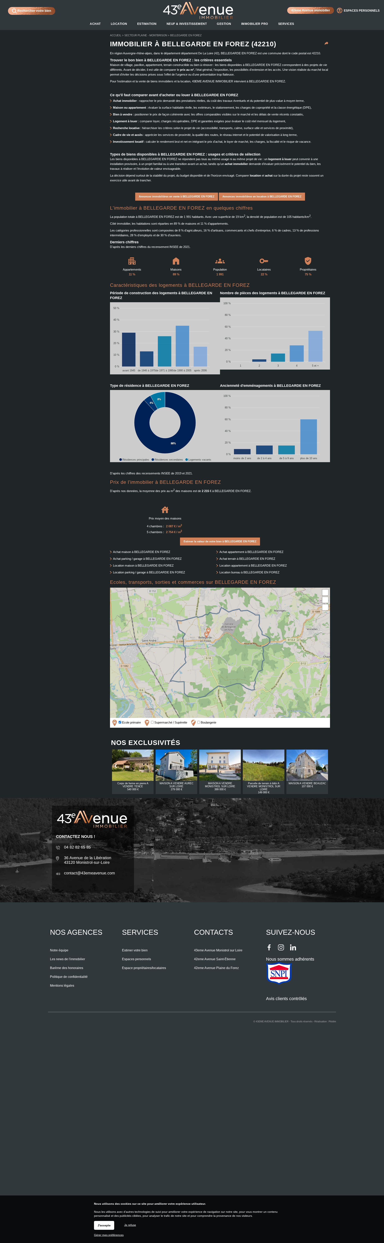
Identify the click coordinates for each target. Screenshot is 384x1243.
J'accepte (104, 1225)
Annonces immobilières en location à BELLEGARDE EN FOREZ (261, 196)
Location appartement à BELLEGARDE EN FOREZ (253, 565)
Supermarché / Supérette (170, 722)
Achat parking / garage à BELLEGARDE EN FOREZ (147, 558)
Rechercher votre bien (34, 10)
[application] (165, 338)
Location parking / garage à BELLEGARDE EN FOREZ (149, 572)
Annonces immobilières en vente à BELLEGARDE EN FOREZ (176, 196)
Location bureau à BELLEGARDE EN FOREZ (249, 572)
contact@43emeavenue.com (89, 873)
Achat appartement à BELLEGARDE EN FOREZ (251, 552)
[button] (134, 459)
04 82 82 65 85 (77, 847)
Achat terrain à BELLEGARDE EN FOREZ (247, 558)
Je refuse (130, 1225)
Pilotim (332, 1021)
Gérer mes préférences (109, 1235)
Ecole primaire (131, 722)
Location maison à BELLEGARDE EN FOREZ (143, 565)
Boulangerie (208, 722)
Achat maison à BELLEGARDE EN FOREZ (141, 552)
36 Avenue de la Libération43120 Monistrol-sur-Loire (87, 860)
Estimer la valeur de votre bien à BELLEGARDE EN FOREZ (220, 541)
